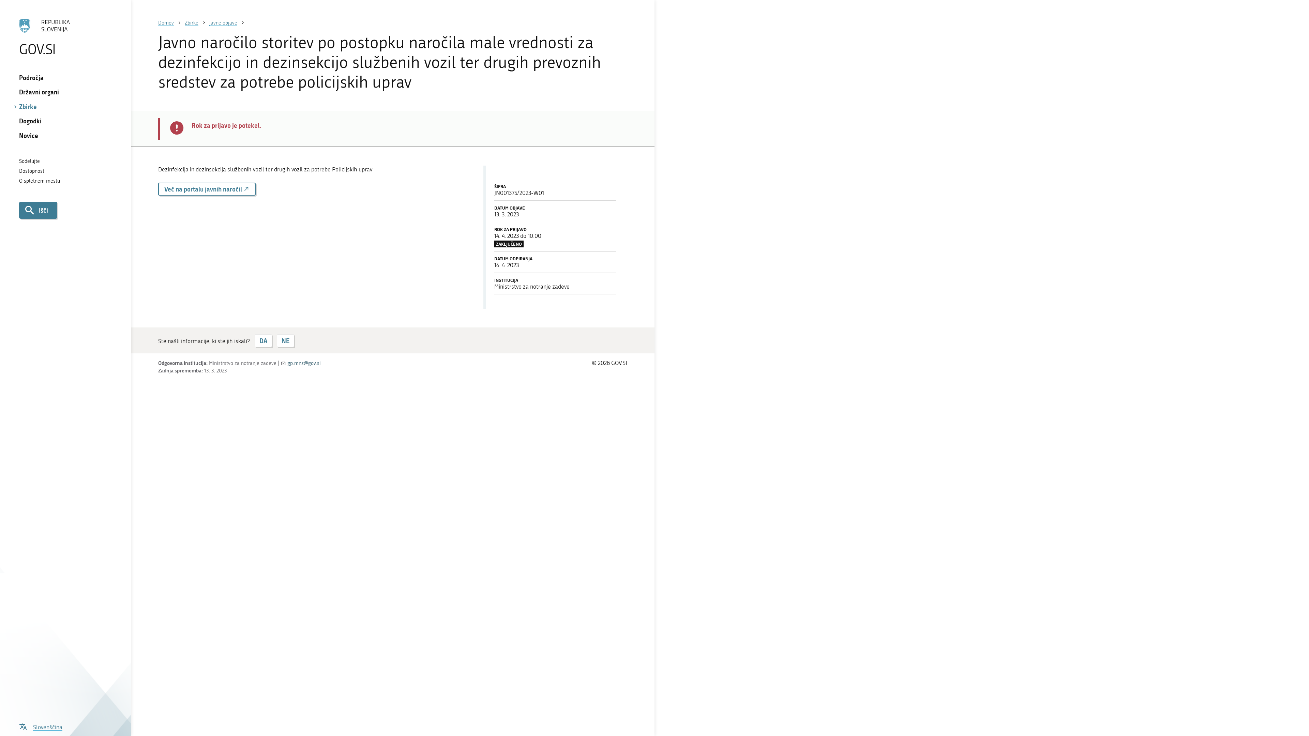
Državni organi (39, 92)
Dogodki (30, 121)
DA (263, 340)
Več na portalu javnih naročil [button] (203, 189)
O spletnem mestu (39, 181)
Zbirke (28, 106)
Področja (31, 77)
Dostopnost (31, 171)
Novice (28, 135)
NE (285, 340)
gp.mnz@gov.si (304, 363)
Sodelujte (29, 161)
